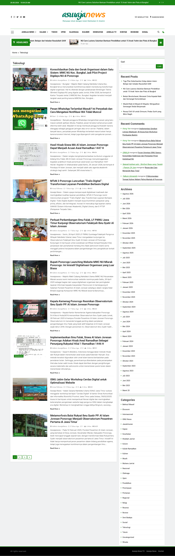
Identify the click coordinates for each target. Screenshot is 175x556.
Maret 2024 (126, 336)
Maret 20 (126, 390)
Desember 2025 (128, 233)
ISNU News (19, 398)
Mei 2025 (126, 267)
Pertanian (126, 493)
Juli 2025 (126, 258)
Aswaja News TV (138, 551)
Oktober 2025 (127, 243)
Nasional (126, 468)
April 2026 (126, 213)
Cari (123, 62)
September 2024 (128, 307)
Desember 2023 (128, 351)
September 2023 (128, 366)
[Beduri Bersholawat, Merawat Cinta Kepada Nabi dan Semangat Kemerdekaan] (145, 42)
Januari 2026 (127, 228)
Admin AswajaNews (59, 80)
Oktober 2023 (127, 361)
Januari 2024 (127, 346)
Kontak (123, 32)
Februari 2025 (127, 282)
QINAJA (125, 152)
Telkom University (129, 176)
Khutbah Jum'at (128, 439)
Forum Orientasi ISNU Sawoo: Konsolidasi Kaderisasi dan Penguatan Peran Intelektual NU (141, 156)
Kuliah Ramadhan (129, 449)
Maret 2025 (126, 277)
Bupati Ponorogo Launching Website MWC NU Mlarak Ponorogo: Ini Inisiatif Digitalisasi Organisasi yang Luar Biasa (82, 265)
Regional (125, 498)
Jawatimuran (127, 424)
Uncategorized (128, 537)
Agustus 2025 (127, 253)
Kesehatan (98, 32)
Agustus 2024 (127, 312)
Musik (124, 458)
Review (125, 513)
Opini (63, 32)
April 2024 (126, 331)
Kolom (125, 444)
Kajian (43, 32)
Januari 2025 (127, 287)
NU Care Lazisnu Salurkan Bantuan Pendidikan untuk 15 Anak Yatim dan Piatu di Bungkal (113, 3)
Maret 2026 (126, 218)
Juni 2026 (126, 204)
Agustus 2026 (127, 194)
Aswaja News (28, 32)
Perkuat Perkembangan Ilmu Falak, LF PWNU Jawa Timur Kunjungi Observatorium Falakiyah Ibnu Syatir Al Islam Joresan (82, 223)
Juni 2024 (126, 322)
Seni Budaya (127, 517)
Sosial (145, 32)
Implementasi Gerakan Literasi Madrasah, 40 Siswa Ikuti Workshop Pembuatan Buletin (139, 131)
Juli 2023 (126, 376)
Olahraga (74, 32)
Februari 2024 (127, 341)
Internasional (127, 414)
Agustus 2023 (127, 371)
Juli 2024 (126, 317)
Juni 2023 (126, 381)
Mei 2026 (126, 208)
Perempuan (126, 488)
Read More (54, 102)
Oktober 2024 (127, 302)
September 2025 (128, 248)
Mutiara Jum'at (128, 463)
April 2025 (126, 272)
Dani (54, 116)
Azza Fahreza (57, 188)
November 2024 (128, 297)
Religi (17, 239)
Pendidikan (19, 200)
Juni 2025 (126, 263)
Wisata (125, 542)
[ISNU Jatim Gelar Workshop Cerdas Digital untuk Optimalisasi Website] (30, 389)
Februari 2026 (127, 223)
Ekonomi (134, 32)
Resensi (125, 508)
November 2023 (128, 356)
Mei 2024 (126, 326)
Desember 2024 (128, 292)
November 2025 (128, 238)
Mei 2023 (126, 385)
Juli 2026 (126, 199)
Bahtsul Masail (128, 404)
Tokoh (54, 32)
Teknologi (19, 88)
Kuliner (85, 32)
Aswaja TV (111, 32)
